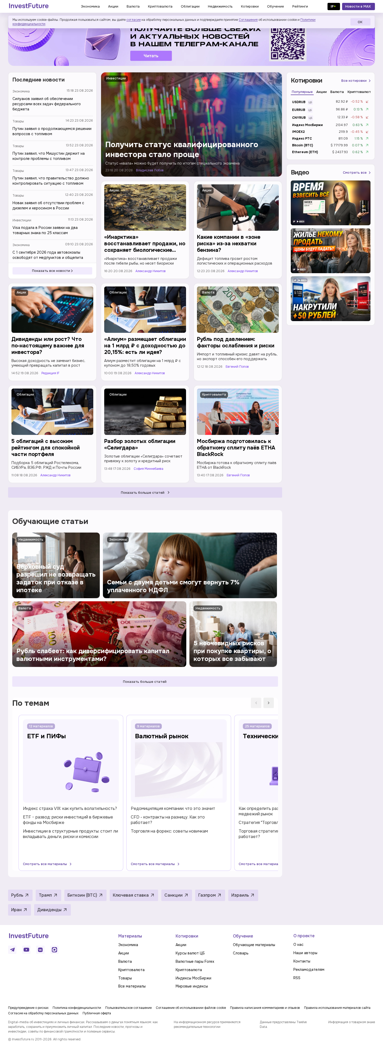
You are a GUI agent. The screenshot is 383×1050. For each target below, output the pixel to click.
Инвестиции (22, 220)
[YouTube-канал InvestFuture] (26, 950)
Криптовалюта (214, 394)
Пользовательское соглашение (128, 1008)
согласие (133, 20)
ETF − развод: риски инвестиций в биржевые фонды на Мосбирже (68, 819)
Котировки (187, 936)
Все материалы (132, 986)
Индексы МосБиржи (193, 978)
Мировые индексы (192, 986)
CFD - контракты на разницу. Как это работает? (168, 819)
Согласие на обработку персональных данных (43, 1013)
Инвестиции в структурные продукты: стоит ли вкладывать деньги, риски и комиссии (70, 833)
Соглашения (248, 20)
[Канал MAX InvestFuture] (54, 950)
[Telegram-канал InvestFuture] (191, 42)
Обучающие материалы (254, 944)
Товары (18, 121)
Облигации (118, 292)
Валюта (208, 292)
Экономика (21, 91)
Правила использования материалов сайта (337, 1008)
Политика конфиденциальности (77, 1008)
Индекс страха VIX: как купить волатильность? (70, 808)
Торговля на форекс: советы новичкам (169, 831)
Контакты (301, 961)
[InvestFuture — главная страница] (29, 6)
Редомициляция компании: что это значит (173, 808)
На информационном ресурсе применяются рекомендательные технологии (207, 1024)
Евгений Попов (237, 367)
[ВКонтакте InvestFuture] (40, 950)
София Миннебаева (148, 469)
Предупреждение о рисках (28, 1008)
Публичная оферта (97, 1013)
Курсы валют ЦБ (190, 953)
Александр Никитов (150, 271)
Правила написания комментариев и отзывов (265, 1008)
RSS (296, 978)
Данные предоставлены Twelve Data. (283, 1024)
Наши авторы (305, 953)
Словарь (241, 953)
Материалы (130, 936)
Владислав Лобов (150, 170)
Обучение (243, 936)
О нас (298, 944)
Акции (114, 190)
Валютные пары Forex (195, 961)
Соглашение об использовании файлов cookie (191, 1008)
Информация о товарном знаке (351, 1022)
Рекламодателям (308, 969)
